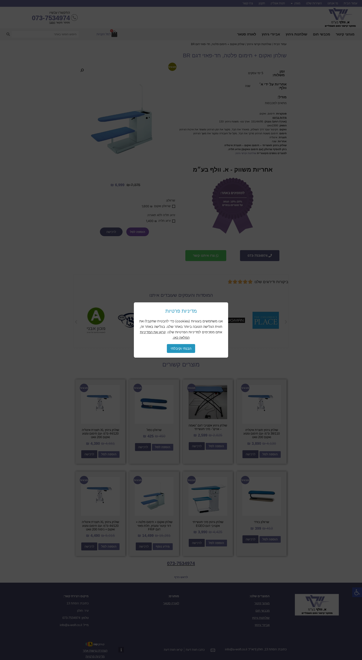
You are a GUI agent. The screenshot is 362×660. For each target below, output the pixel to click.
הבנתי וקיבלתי (181, 348)
